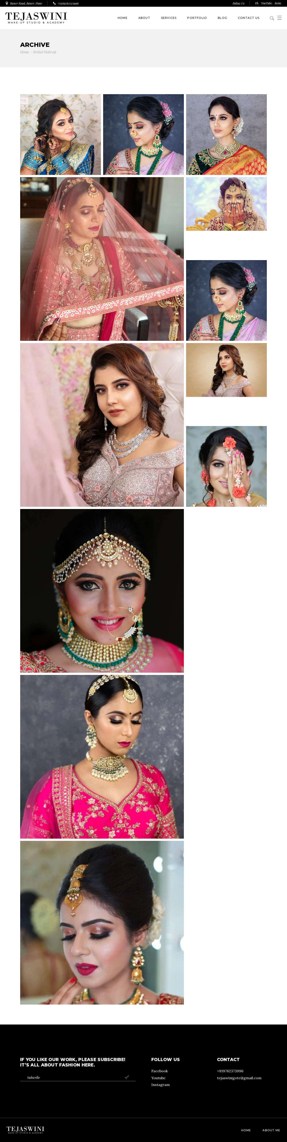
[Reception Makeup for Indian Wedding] (226, 383)
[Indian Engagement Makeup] (102, 425)
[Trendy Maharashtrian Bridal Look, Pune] (143, 134)
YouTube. (267, 3)
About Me (271, 1130)
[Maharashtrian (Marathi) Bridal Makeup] (226, 300)
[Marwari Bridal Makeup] (102, 259)
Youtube (158, 1078)
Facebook (159, 1071)
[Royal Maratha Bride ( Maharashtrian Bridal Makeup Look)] (60, 134)
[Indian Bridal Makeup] (102, 591)
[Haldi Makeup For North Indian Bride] (226, 466)
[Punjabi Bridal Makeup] (102, 757)
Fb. (257, 3)
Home (246, 1130)
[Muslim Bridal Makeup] (226, 217)
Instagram (160, 1084)
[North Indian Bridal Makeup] (102, 923)
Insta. (278, 3)
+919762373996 (230, 1071)
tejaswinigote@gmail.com (239, 1078)
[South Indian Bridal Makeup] (226, 134)
